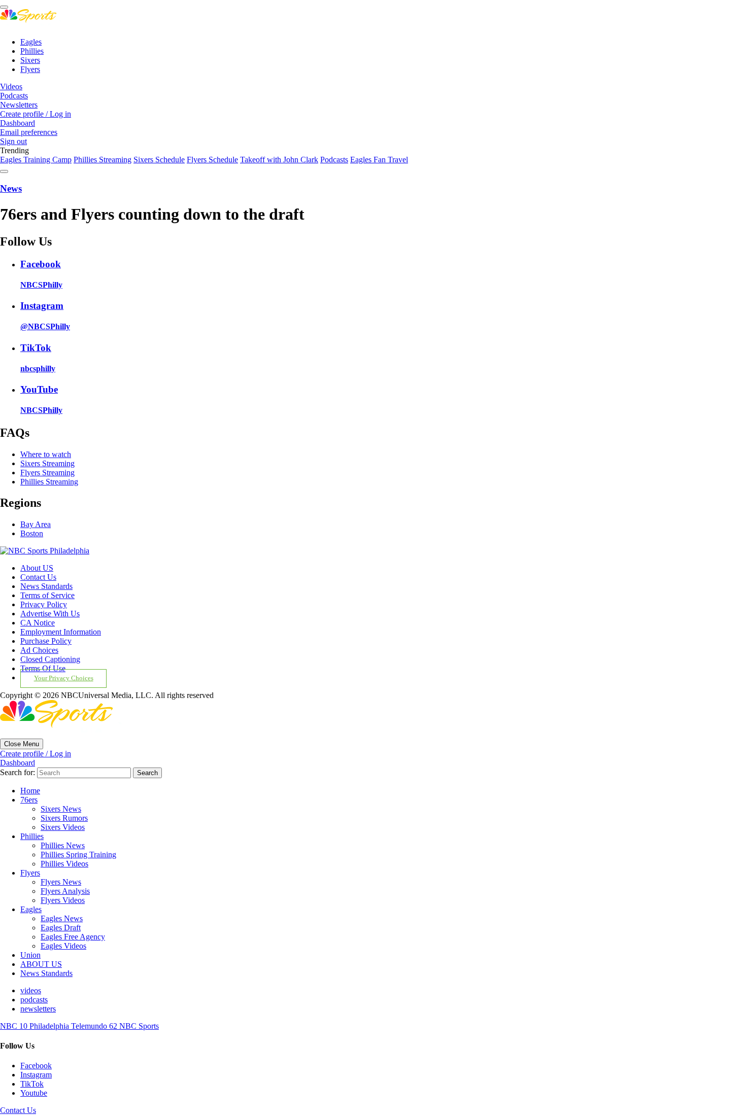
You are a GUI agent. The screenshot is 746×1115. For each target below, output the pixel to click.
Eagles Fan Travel (379, 159)
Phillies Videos (64, 863)
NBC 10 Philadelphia (35, 1026)
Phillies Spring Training (78, 854)
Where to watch (45, 454)
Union (30, 955)
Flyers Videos (63, 900)
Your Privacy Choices (63, 678)
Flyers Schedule (212, 159)
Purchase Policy (46, 641)
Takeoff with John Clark (279, 159)
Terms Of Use (42, 668)
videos (30, 990)
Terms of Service (47, 595)
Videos (11, 86)
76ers (29, 799)
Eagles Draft (61, 927)
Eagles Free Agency (73, 936)
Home (30, 790)
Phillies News (63, 845)
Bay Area (35, 524)
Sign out (13, 141)
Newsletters (19, 104)
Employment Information (60, 632)
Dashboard (17, 123)
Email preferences (28, 132)
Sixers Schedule (159, 159)
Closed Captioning (50, 659)
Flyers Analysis (65, 891)
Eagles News (62, 918)
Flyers (30, 69)
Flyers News (61, 882)
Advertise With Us (50, 613)
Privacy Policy (43, 604)
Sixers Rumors (64, 818)
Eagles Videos (63, 946)
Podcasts (14, 95)
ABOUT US (41, 964)
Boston (31, 533)
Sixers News (61, 809)
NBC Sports (139, 1026)
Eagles (31, 42)
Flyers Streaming (47, 472)
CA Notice (37, 622)
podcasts (34, 999)
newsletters (38, 1008)
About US (36, 568)
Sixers (30, 60)
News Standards (46, 586)
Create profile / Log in (35, 114)
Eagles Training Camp (36, 159)
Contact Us (38, 577)
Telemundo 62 (95, 1026)
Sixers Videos (63, 827)
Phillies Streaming (102, 159)
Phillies (32, 51)
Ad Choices (39, 650)
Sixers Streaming (47, 463)
